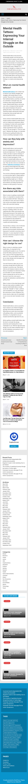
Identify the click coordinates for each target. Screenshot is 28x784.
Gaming (4, 568)
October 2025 (6, 496)
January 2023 (6, 538)
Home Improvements (8, 573)
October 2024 (6, 514)
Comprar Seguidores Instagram (10, 732)
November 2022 (7, 541)
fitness (14, 737)
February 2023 (6, 536)
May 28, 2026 (8, 636)
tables (17, 744)
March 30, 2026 (7, 424)
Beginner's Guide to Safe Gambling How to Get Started (14, 633)
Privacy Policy (6, 764)
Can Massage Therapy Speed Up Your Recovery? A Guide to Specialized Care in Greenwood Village (13, 420)
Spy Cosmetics (11, 744)
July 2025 (5, 502)
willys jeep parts (13, 747)
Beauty (4, 554)
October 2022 (6, 543)
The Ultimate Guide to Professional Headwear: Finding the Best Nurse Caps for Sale (13, 395)
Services (5, 581)
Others (4, 577)
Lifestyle (5, 575)
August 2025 (6, 500)
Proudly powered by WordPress (11, 780)
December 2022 (7, 540)
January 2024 (6, 529)
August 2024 (6, 518)
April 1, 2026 (6, 399)
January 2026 (6, 491)
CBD (4, 561)
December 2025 (7, 493)
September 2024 (7, 516)
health (18, 737)
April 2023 (5, 534)
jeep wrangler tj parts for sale (10, 742)
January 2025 (6, 511)
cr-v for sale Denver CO (8, 735)
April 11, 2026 (7, 374)
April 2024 (5, 525)
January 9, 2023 (15, 50)
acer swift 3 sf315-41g (12, 720)
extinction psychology (13, 164)
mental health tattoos (10, 52)
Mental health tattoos (9, 91)
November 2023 (7, 531)
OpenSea (19, 742)
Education (5, 564)
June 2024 (5, 522)
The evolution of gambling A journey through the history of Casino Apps (12, 653)
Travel (4, 588)
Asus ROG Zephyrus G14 (9, 723)
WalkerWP (18, 782)
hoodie (11, 739)
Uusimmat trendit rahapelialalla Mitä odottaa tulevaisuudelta (13, 613)
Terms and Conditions (8, 765)
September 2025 (7, 498)
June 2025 (5, 504)
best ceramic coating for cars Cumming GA (13, 727)
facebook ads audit (7, 737)
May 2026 (5, 484)
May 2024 (5, 523)
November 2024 (7, 513)
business (17, 730)
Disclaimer (6, 762)
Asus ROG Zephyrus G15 (9, 725)
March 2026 (6, 487)
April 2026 (5, 486)
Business (5, 555)
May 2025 (5, 505)
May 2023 (5, 532)
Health (21, 50)
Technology (6, 586)
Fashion (5, 566)
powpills (5, 744)
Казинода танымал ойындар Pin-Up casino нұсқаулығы (13, 675)
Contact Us (6, 760)
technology (6, 747)
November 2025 (7, 495)
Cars (21, 730)
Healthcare (6, 739)
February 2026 (6, 489)
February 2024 (6, 527)
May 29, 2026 (8, 615)
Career (4, 557)
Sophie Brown (7, 50)
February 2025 (6, 509)
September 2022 (7, 545)
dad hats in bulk (18, 735)
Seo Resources (7, 579)
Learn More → (14, 446)
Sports (4, 584)
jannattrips (16, 739)
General (5, 570)
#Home (5, 720)
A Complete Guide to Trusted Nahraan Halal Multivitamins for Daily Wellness (13, 371)
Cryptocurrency (6, 563)
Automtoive (17, 725)
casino (4, 559)
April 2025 (5, 507)
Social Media (6, 582)
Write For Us (6, 767)
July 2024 (5, 520)
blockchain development (9, 730)
